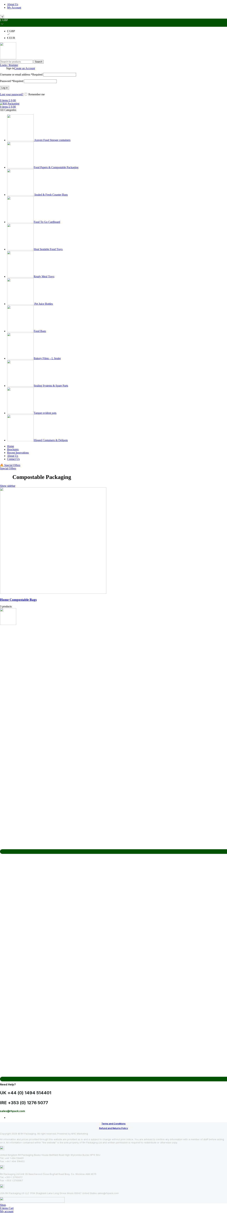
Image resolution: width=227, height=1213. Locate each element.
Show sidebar (7, 485)
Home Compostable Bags (18, 600)
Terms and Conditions (113, 1123)
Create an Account (24, 68)
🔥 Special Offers (10, 465)
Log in (4, 87)
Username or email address (21, 74)
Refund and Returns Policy (113, 1128)
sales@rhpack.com (154, 13)
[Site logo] (8, 58)
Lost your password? (11, 94)
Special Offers (8, 468)
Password (11, 81)
